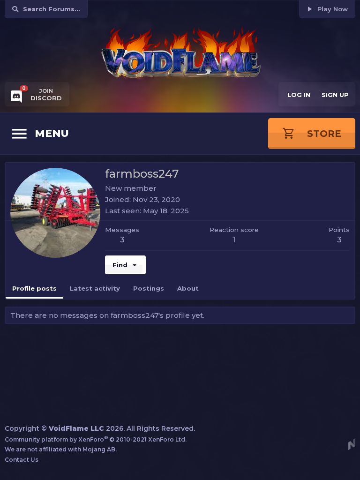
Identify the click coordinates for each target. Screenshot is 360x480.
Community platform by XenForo (96, 439)
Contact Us (21, 459)
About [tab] (188, 288)
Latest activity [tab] (95, 288)
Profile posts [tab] (34, 288)
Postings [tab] (148, 288)
